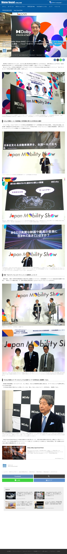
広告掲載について (37, 551)
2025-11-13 (10, 50)
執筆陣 (58, 551)
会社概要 (9, 551)
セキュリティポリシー (27, 551)
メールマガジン (52, 551)
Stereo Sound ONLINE (13, 51)
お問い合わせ (45, 551)
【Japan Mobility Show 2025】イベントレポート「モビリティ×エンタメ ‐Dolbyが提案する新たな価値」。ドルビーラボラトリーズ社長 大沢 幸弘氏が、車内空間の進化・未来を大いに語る (33, 44)
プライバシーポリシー (16, 551)
